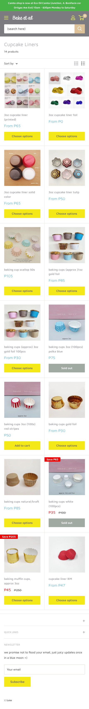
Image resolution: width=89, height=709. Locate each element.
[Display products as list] (83, 63)
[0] (81, 17)
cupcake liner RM (60, 578)
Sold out (66, 368)
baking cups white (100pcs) (61, 504)
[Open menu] (6, 17)
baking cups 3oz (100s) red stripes (19, 426)
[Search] (80, 28)
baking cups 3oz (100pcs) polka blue (66, 349)
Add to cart (22, 445)
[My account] (73, 17)
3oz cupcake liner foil (63, 115)
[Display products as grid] (76, 63)
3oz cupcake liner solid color (19, 194)
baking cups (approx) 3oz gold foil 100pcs (21, 349)
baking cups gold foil (63, 424)
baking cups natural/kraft (21, 501)
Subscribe (17, 681)
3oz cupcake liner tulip (64, 192)
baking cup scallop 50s (19, 269)
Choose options (22, 136)
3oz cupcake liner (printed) (16, 117)
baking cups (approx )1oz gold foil (66, 272)
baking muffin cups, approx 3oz (17, 581)
